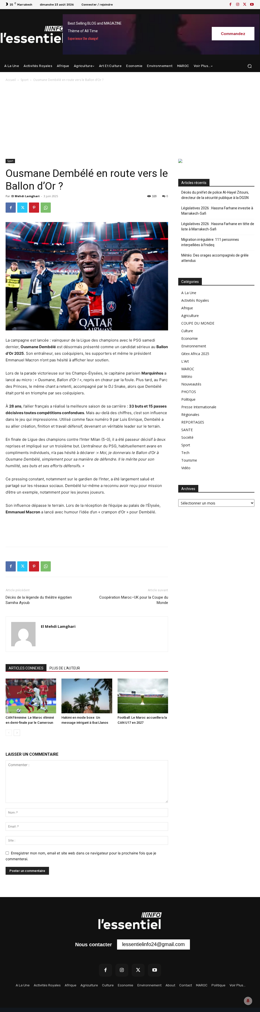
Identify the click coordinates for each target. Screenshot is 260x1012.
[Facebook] (230, 4)
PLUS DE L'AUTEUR (65, 668)
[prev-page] (9, 733)
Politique (188, 399)
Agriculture (190, 315)
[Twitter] (244, 4)
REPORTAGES (192, 422)
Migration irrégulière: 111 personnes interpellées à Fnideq (210, 242)
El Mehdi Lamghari (25, 196)
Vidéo (185, 467)
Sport (24, 80)
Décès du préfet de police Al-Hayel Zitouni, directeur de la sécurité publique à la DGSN (215, 195)
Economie (189, 338)
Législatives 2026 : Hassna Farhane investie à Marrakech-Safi (217, 210)
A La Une (188, 292)
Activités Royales (195, 300)
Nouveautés (191, 384)
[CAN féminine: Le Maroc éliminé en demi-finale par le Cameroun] (31, 696)
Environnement (193, 346)
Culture (187, 330)
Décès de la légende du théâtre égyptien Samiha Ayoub (39, 600)
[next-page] (17, 733)
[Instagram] (237, 4)
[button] (249, 66)
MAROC (187, 368)
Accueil (11, 80)
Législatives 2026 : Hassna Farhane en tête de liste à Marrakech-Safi (217, 226)
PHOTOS (188, 391)
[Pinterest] (34, 208)
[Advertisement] (130, 120)
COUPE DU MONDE (197, 323)
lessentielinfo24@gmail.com (153, 944)
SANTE (187, 429)
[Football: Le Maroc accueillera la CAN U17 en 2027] (143, 696)
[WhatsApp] (46, 208)
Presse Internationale (198, 406)
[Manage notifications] (248, 1001)
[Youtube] (251, 4)
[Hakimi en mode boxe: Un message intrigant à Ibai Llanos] (86, 696)
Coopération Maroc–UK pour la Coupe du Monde (133, 600)
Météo (186, 376)
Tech (185, 452)
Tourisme (189, 460)
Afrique (187, 308)
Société (187, 437)
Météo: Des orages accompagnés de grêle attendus (215, 258)
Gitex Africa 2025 (195, 353)
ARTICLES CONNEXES (26, 668)
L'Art (185, 361)
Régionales (190, 414)
